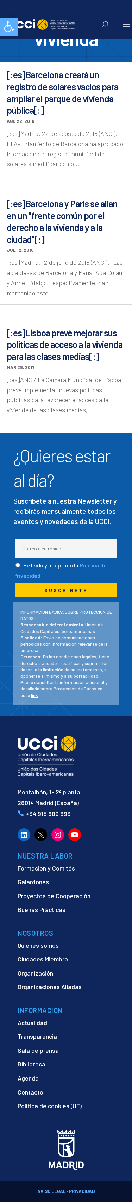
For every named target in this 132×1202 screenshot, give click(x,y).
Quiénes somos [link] (38, 945)
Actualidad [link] (32, 1022)
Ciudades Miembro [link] (43, 959)
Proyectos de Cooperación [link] (54, 896)
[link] (9, 27)
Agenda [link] (28, 1078)
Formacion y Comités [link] (46, 868)
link (34, 695)
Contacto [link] (30, 1092)
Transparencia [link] (37, 1036)
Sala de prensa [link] (38, 1050)
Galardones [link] (33, 882)
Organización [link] (35, 973)
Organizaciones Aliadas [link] (50, 987)
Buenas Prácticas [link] (41, 909)
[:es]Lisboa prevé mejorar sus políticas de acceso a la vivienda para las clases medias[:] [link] (64, 344)
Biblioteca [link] (31, 1064)
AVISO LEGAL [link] (51, 1191)
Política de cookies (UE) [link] (50, 1106)
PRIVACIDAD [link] (82, 1191)
